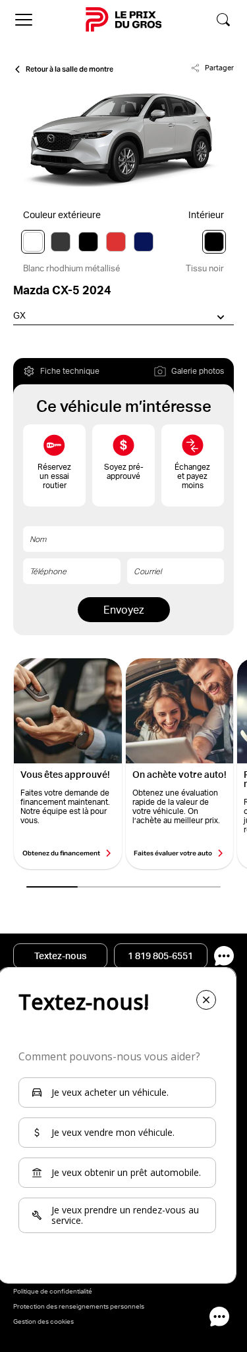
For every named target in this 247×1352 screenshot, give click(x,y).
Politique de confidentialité (52, 1291)
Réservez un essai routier (54, 475)
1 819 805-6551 (160, 956)
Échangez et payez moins (192, 475)
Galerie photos (197, 371)
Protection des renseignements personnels (78, 1306)
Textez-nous (60, 956)
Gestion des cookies (43, 1321)
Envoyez (123, 610)
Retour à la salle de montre (69, 69)
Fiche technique (69, 371)
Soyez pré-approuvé (124, 471)
